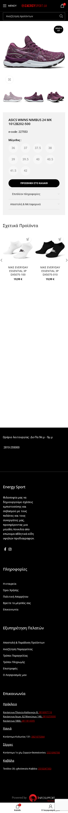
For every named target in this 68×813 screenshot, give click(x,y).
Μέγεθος (14, 140)
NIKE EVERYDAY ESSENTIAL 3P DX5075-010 (50, 271)
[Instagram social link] (10, 549)
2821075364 (38, 736)
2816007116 (45, 712)
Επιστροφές (10, 668)
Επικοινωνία (10, 609)
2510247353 (44, 768)
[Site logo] (34, 5)
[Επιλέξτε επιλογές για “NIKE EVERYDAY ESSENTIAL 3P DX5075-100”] (28, 239)
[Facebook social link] (5, 549)
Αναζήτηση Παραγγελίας (18, 649)
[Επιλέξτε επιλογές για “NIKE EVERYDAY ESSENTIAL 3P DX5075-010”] (60, 239)
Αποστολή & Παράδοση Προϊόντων (24, 642)
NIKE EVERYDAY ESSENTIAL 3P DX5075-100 (18, 271)
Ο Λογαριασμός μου (15, 674)
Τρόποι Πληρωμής (14, 662)
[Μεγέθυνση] (9, 79)
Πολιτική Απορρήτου (15, 596)
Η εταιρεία (9, 583)
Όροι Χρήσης (11, 590)
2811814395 (28, 720)
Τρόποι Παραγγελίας (15, 655)
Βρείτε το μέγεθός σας (17, 603)
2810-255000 (11, 447)
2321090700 (53, 752)
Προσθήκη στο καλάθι (34, 183)
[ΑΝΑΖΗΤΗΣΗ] (61, 16)
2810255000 (49, 716)
